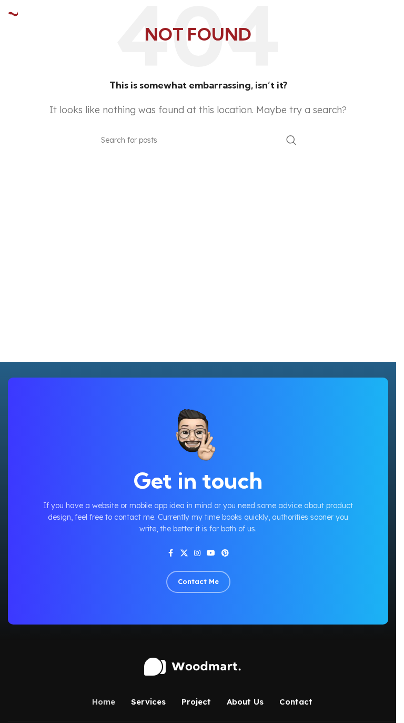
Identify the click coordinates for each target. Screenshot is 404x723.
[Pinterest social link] (225, 553)
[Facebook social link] (171, 553)
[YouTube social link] (211, 553)
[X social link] (184, 553)
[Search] (291, 140)
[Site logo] (34, 16)
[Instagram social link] (197, 553)
